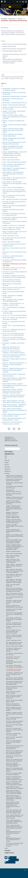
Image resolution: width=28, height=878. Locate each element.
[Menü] (25, 1)
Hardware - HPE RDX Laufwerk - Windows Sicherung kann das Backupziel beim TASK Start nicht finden (14, 116)
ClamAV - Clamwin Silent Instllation (11, 242)
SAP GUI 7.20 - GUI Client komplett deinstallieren (15, 315)
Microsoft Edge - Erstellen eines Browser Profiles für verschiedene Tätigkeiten (14, 619)
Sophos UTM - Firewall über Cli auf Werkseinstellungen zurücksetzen (14, 760)
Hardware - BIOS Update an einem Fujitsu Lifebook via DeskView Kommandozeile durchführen (13, 147)
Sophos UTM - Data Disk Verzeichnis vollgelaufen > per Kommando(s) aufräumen (13, 764)
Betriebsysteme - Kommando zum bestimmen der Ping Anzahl (14, 479)
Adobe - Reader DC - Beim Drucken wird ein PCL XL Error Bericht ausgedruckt (14, 576)
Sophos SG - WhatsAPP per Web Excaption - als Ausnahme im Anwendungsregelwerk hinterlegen (14, 370)
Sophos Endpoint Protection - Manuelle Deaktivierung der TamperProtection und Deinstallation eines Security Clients (13, 391)
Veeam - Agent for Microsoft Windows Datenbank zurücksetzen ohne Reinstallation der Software (15, 410)
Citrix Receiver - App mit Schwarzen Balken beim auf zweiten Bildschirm (14, 678)
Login (25, 870)
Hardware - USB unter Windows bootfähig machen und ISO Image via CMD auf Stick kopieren (13, 130)
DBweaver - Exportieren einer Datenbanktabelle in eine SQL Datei (14, 606)
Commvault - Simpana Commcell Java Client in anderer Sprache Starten (14, 602)
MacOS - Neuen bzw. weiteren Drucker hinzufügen (13, 692)
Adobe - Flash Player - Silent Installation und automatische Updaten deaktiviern (13, 561)
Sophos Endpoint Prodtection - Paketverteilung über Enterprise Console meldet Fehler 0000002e (14, 379)
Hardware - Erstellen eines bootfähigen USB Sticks (12, 513)
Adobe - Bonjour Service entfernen (11, 160)
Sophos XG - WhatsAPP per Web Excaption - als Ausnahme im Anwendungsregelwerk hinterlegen (14, 364)
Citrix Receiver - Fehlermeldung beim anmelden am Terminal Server (14, 666)
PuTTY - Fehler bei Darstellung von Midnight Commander (14, 718)
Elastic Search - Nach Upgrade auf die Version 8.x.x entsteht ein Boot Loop (14, 614)
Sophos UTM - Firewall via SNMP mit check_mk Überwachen (14, 773)
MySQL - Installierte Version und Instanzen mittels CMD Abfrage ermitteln (13, 709)
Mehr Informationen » (17, 7)
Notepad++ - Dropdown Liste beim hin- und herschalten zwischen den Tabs (14, 714)
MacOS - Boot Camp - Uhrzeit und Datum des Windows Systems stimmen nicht (14, 696)
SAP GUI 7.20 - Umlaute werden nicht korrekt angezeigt (13, 734)
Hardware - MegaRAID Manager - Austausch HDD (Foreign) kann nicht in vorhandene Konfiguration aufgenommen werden (15, 153)
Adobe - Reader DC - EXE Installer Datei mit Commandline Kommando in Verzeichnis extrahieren (13, 173)
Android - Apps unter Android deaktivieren (13, 187)
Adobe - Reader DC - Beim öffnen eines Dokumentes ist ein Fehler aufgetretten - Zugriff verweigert (14, 183)
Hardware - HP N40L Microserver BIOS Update (14, 105)
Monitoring (7, 467)
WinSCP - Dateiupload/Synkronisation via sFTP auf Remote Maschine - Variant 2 (13, 839)
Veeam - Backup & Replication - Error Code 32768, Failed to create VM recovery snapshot (14, 816)
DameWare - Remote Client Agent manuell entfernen (14, 609)
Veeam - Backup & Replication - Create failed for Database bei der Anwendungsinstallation (14, 821)
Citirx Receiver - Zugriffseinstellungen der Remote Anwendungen (14, 662)
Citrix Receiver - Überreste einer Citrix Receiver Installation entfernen (13, 650)
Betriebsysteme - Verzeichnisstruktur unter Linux (15, 102)
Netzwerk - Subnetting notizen (10, 157)
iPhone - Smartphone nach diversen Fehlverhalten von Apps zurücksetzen (14, 688)
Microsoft (7, 460)
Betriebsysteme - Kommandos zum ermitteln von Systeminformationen (14, 476)
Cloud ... (7, 848)
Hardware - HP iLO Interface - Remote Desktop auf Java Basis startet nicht (13, 502)
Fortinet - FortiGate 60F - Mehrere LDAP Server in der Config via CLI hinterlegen (14, 637)
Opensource (7, 469)
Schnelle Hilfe (9, 853)
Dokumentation (11, 18)
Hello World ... (9, 451)
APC (6, 458)
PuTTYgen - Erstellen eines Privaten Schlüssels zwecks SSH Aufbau (14, 721)
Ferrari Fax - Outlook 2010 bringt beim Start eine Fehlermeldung (13, 623)
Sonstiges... (20, 18)
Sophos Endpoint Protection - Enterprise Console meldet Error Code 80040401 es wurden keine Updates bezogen (15, 385)
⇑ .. (2, 86)
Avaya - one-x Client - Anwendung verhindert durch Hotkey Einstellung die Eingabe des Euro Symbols (14, 191)
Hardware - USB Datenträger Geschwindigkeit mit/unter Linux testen (13, 531)
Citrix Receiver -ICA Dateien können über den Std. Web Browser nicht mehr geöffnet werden (14, 683)
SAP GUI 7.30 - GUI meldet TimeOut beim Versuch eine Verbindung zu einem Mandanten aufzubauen (14, 339)
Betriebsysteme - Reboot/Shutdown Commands (14, 96)
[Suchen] (23, 1)
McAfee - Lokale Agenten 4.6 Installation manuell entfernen (13, 704)
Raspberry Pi (8, 471)
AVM (6, 456)
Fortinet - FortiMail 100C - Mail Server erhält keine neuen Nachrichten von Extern (13, 631)
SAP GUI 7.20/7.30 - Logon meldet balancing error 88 (14, 737)
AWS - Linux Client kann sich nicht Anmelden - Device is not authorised (14, 594)
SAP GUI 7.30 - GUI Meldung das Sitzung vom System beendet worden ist (13, 742)
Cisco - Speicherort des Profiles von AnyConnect (15, 199)
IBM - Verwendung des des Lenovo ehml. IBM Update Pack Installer (14, 643)
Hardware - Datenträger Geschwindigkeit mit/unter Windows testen (14, 526)
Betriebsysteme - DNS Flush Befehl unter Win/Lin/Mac (14, 487)
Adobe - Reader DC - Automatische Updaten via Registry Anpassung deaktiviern (14, 566)
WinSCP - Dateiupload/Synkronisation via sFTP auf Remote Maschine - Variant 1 (13, 832)
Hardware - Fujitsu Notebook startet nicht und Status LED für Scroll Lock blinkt (14, 536)
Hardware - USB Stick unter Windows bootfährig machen (13, 516)
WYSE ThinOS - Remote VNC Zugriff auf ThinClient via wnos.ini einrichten (14, 845)
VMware (7, 462)
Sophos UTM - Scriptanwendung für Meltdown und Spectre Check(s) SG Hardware (14, 769)
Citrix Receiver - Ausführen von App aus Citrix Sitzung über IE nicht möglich (14, 674)
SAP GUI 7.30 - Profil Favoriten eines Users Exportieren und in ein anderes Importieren (14, 747)
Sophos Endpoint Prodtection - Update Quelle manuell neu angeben (14, 787)
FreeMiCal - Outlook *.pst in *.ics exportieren (14, 225)
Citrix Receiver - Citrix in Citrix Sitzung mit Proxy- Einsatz (13, 657)
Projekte (7, 850)
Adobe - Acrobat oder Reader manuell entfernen (14, 162)
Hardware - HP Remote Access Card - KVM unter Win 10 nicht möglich (14, 498)
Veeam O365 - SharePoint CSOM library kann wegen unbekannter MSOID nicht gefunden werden (14, 396)
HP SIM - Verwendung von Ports (11, 235)
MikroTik (7, 464)
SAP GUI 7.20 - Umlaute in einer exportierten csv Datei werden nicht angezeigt (14, 730)
